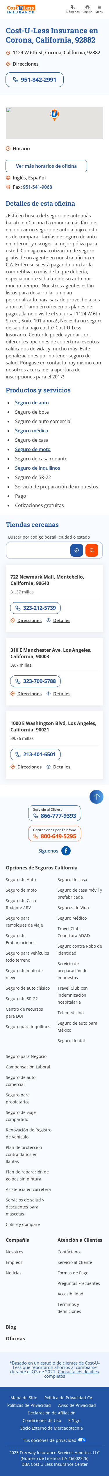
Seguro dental (71, 1040)
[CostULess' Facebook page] (66, 850)
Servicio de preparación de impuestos (72, 970)
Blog (11, 1327)
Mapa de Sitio (23, 1398)
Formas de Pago (73, 1273)
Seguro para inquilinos (28, 1026)
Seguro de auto (32, 402)
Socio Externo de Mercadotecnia (51, 1428)
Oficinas (15, 1338)
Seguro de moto (33, 449)
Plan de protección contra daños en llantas (24, 1154)
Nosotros (14, 1252)
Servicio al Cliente (75, 1262)
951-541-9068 (37, 187)
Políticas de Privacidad (29, 1405)
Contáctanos (70, 1252)
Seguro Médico (72, 918)
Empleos (14, 1262)
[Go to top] (96, 797)
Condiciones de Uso (42, 1421)
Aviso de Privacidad (77, 1405)
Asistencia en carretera (28, 1189)
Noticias (14, 1273)
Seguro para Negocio (26, 1056)
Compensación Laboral (28, 1067)
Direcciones (26, 64)
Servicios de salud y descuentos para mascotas (25, 1207)
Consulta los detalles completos (71, 1374)
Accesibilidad (70, 1294)
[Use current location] (76, 550)
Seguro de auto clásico (28, 988)
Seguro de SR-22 (22, 998)
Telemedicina (71, 1012)
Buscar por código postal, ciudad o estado (49, 537)
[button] (54, 115)
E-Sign (74, 1421)
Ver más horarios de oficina (46, 166)
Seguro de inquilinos (37, 468)
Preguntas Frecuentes (79, 1283)
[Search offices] (91, 550)
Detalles (61, 620)
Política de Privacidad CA (68, 1398)
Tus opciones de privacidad (50, 1440)
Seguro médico (31, 430)
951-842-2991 (38, 79)
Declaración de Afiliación (52, 1413)
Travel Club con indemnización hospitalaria (73, 995)
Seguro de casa (72, 879)
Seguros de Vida (73, 907)
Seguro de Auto (21, 879)
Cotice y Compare (23, 1224)
